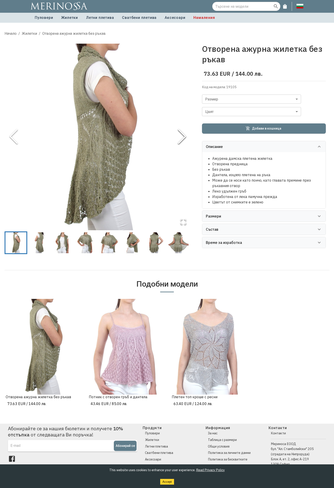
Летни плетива (100, 17)
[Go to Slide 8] (178, 242)
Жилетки (69, 17)
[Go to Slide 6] (131, 242)
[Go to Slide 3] (62, 242)
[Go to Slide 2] (39, 242)
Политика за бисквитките (227, 459)
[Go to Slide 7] (155, 242)
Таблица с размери (222, 440)
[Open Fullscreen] (183, 222)
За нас (212, 433)
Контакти (278, 433)
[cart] (284, 6)
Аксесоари (175, 17)
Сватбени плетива (139, 17)
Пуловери (44, 17)
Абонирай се (125, 446)
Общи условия (218, 446)
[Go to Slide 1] (16, 242)
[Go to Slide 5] (108, 242)
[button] (98, 137)
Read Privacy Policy (210, 470)
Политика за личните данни (229, 452)
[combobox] (251, 99)
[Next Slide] (182, 137)
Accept (167, 481)
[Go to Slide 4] (85, 242)
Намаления (204, 17)
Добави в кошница (266, 128)
